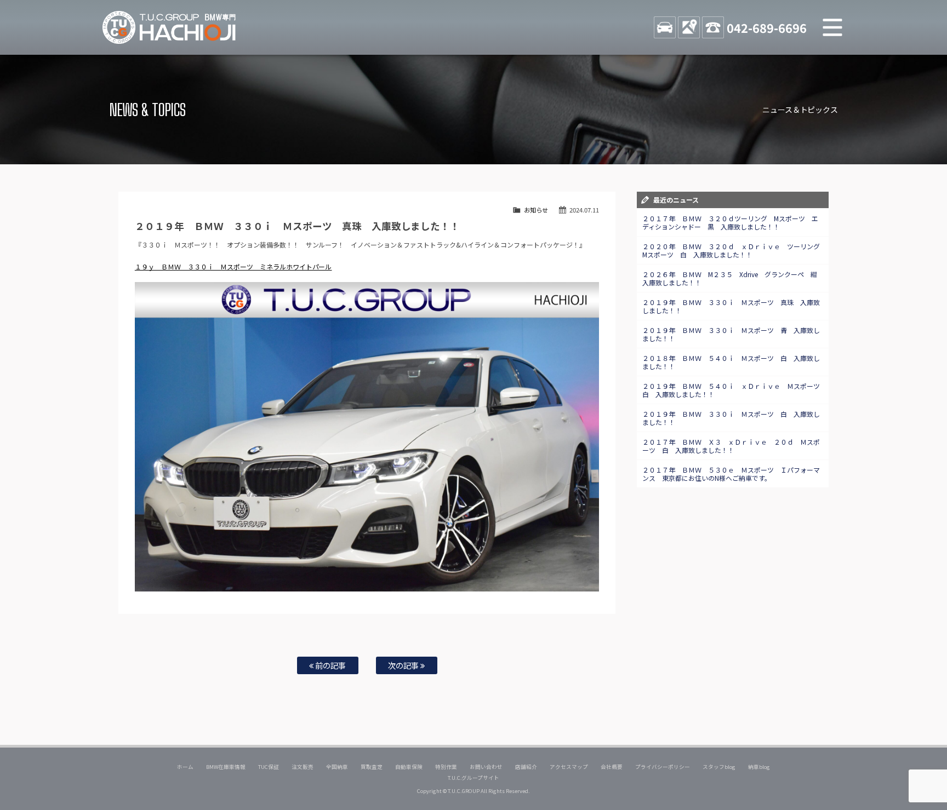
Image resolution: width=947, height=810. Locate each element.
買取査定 (372, 767)
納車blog (759, 767)
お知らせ (536, 209)
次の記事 (404, 665)
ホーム (185, 767)
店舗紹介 (526, 767)
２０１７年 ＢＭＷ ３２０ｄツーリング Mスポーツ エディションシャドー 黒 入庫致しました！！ (730, 222)
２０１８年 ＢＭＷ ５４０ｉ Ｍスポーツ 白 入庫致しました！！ (731, 362)
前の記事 (329, 665)
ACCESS (689, 27)
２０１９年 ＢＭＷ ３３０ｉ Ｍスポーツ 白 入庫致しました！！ (731, 418)
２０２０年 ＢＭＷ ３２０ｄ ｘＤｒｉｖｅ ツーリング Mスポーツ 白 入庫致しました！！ (734, 250)
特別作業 (446, 767)
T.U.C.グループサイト (474, 778)
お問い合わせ (486, 767)
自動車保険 (409, 767)
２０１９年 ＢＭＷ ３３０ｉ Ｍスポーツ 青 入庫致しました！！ (731, 334)
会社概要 (612, 767)
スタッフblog (719, 767)
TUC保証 (268, 767)
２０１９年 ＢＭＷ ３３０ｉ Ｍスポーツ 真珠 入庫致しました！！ (731, 306)
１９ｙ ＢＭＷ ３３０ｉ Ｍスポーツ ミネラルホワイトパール (233, 266)
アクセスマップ (569, 767)
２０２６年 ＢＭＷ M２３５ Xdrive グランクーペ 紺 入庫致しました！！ (733, 278)
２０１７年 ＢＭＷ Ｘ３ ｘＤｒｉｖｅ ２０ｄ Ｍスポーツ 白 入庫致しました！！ (731, 446)
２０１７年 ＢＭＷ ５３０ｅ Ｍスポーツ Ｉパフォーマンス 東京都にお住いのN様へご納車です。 (731, 473)
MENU (832, 27)
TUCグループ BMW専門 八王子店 (169, 27)
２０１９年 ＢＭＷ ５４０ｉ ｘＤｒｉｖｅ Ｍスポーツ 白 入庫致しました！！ (734, 390)
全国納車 (337, 767)
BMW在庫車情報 (226, 767)
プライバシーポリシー (662, 767)
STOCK (665, 27)
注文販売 (302, 767)
